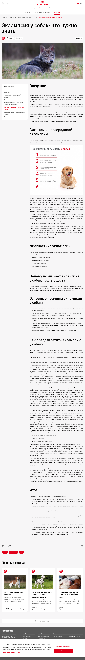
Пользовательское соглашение (57, 637)
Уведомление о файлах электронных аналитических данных (76, 638)
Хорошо (63, 651)
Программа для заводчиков (42, 12)
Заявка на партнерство (43, 636)
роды (21, 552)
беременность (13, 552)
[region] (42, 648)
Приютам (52, 8)
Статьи (35, 17)
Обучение (57, 12)
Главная (4, 17)
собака (5, 552)
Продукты (28, 12)
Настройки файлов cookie (63, 646)
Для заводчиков (27, 636)
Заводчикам (42, 8)
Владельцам (32, 8)
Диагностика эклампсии (12, 100)
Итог (5, 117)
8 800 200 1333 (7, 631)
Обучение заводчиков (24, 17)
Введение (7, 92)
